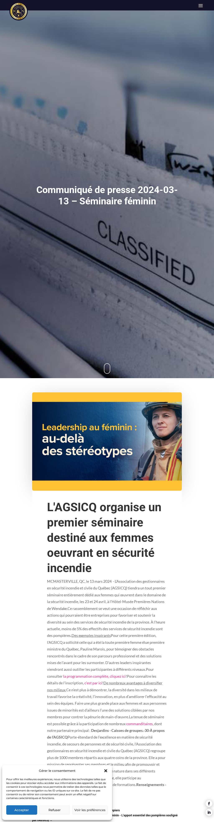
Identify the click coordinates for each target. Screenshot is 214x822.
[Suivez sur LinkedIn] (209, 812)
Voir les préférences (90, 810)
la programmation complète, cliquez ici (94, 676)
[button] (106, 771)
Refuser (54, 810)
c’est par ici (93, 683)
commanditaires (139, 723)
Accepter (21, 810)
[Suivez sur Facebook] (209, 803)
